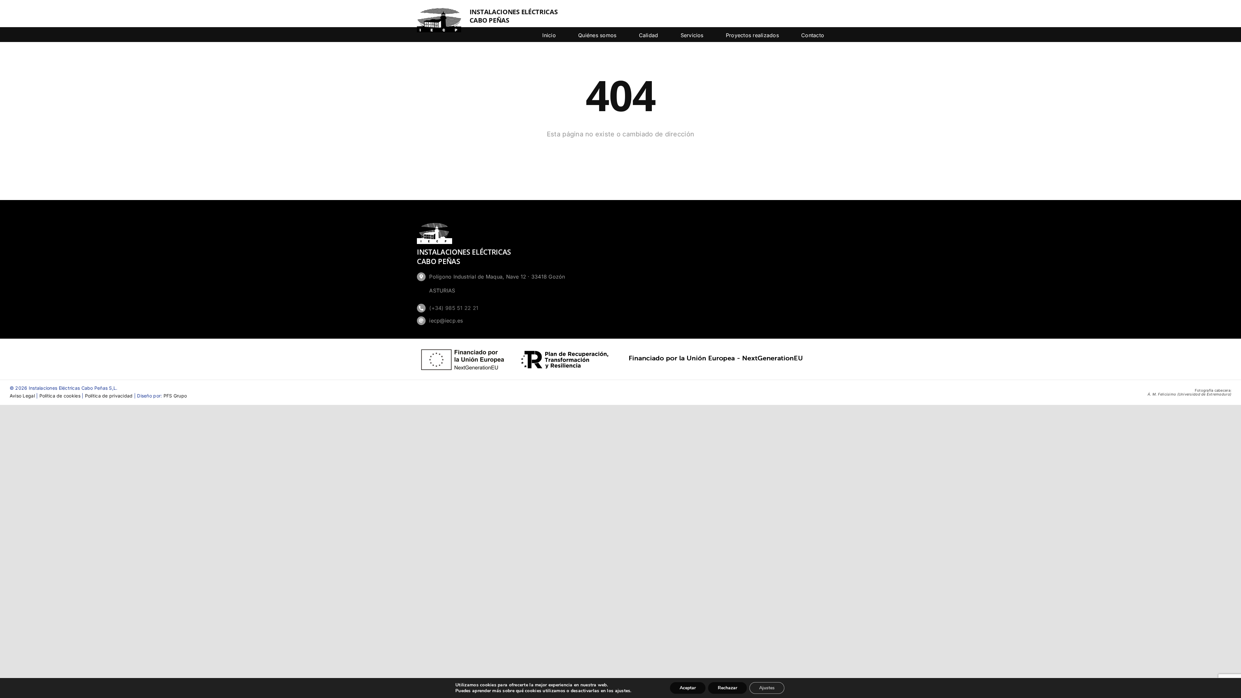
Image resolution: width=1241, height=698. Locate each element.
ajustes (623, 691)
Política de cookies (59, 395)
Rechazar (727, 688)
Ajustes (767, 688)
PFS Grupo (175, 395)
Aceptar (688, 688)
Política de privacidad (109, 395)
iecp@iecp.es (446, 320)
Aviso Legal (22, 395)
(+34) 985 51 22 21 (453, 308)
